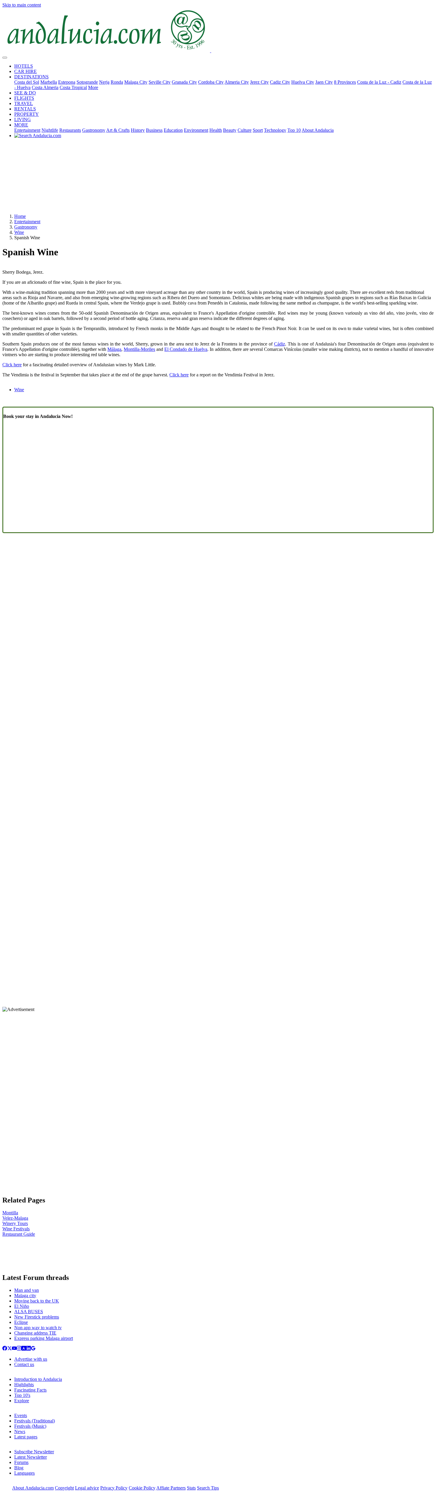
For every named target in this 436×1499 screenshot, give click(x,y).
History (138, 130)
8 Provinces (345, 82)
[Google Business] (33, 1348)
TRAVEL (23, 103)
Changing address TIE (35, 1332)
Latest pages (25, 1436)
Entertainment (27, 130)
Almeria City (237, 82)
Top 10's (22, 1395)
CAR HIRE (25, 71)
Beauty (229, 130)
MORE (21, 124)
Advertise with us (30, 1359)
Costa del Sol (26, 82)
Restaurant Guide (18, 1234)
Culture (245, 130)
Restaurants (70, 130)
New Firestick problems (36, 1316)
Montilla (10, 1212)
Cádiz (279, 343)
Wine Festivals (16, 1228)
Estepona (66, 82)
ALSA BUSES (28, 1311)
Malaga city (25, 1295)
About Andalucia (318, 130)
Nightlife (50, 130)
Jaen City (324, 82)
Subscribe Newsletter (34, 1451)
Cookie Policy (142, 1487)
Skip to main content (21, 4)
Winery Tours (15, 1223)
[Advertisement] (218, 178)
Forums (21, 1462)
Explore (21, 1400)
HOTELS (23, 66)
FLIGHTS (24, 98)
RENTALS (25, 108)
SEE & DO (25, 92)
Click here (12, 364)
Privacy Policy (114, 1487)
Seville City (160, 82)
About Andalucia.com (33, 1487)
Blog (18, 1467)
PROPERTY (26, 114)
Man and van (26, 1290)
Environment (196, 130)
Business (154, 130)
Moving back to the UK (36, 1300)
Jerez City (259, 82)
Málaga (114, 349)
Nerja (104, 82)
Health (215, 130)
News (19, 1431)
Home (20, 216)
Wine (19, 232)
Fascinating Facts (30, 1389)
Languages (24, 1473)
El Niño (21, 1306)
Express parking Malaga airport (43, 1338)
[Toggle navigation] (4, 57)
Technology (275, 130)
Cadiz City (280, 82)
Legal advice (87, 1487)
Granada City (184, 82)
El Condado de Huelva (185, 349)
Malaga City (135, 82)
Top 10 (294, 130)
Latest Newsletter (30, 1457)
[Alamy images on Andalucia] (23, 1348)
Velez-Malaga (15, 1218)
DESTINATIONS (31, 76)
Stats (191, 1487)
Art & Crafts (118, 130)
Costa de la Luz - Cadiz (379, 82)
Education (173, 130)
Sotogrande (87, 82)
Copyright (64, 1487)
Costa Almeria (45, 87)
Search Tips (208, 1487)
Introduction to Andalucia (38, 1379)
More (93, 87)
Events (20, 1415)
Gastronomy (93, 130)
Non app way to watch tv (38, 1327)
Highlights (24, 1384)
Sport (258, 130)
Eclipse (21, 1322)
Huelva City (302, 82)
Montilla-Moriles (139, 349)
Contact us (24, 1364)
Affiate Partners (171, 1487)
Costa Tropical (73, 87)
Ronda (117, 82)
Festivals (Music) (30, 1426)
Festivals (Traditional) (34, 1420)
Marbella (48, 82)
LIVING (22, 119)
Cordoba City (211, 82)
